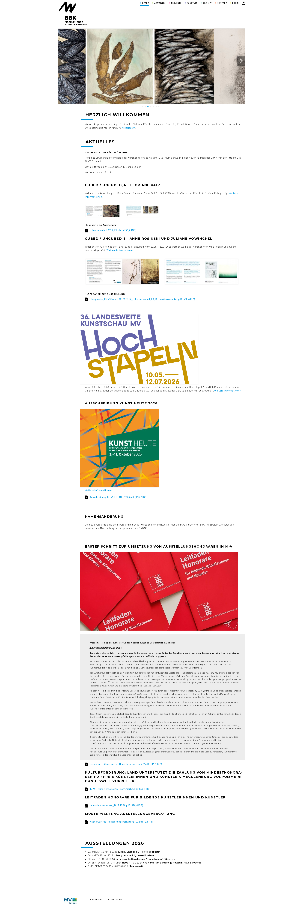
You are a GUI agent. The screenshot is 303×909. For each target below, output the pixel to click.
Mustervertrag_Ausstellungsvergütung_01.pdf (122, 821)
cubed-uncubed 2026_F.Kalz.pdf (113, 230)
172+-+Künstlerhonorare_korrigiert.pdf (119, 788)
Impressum (97, 899)
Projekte (176, 3)
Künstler (192, 3)
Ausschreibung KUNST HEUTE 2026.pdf (118, 497)
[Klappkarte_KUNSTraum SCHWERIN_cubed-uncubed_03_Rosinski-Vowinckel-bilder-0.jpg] (122, 271)
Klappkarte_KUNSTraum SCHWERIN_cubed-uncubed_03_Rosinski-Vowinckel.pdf (142, 299)
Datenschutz (116, 899)
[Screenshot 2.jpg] (142, 211)
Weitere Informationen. (98, 490)
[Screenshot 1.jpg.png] (102, 211)
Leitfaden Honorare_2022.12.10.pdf (116, 805)
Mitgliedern (128, 127)
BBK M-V (207, 3)
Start (145, 3)
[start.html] (73, 13)
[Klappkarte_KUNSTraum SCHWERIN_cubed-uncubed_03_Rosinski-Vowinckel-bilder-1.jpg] (201, 271)
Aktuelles (160, 3)
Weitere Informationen (120, 250)
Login (235, 3)
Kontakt (222, 3)
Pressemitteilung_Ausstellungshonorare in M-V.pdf (126, 764)
